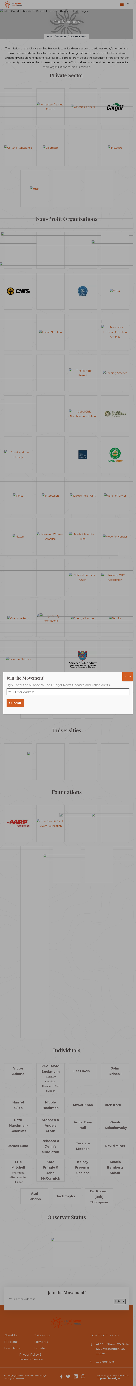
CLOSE (127, 676)
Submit (15, 703)
